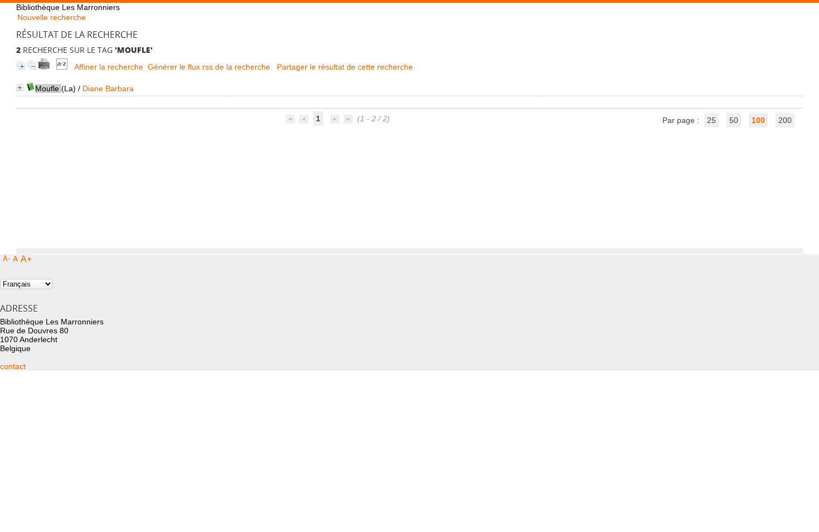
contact (13, 366)
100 (758, 120)
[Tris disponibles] (61, 66)
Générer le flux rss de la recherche (209, 66)
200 (785, 120)
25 (711, 120)
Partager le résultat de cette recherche (345, 66)
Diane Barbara (108, 88)
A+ (26, 259)
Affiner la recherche (108, 66)
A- (6, 258)
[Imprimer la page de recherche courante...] (44, 66)
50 (733, 120)
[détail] (19, 87)
